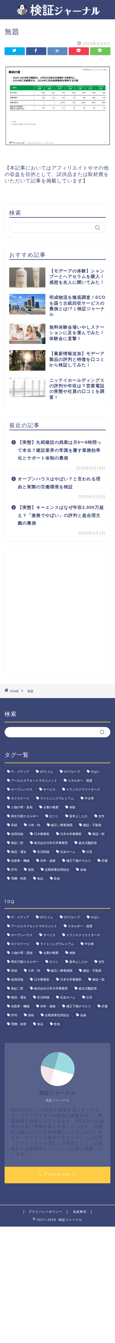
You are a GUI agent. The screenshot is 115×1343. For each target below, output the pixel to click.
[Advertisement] (57, 612)
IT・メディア (20, 771)
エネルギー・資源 (80, 780)
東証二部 (17, 843)
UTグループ (72, 771)
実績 (14, 825)
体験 (72, 807)
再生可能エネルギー (25, 816)
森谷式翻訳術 (88, 843)
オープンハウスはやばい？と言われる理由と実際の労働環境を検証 (59, 483)
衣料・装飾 (48, 860)
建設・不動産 (92, 825)
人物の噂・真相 (22, 807)
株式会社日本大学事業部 (51, 843)
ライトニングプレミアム (57, 798)
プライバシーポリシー (45, 1211)
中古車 (89, 798)
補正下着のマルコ (78, 860)
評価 (105, 860)
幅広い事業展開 (61, 825)
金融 (83, 869)
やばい (95, 771)
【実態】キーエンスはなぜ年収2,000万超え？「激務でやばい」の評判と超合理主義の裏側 (61, 515)
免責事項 (79, 1211)
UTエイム (46, 771)
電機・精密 (18, 878)
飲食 (57, 878)
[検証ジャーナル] (57, 13)
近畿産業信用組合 (57, 869)
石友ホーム (67, 851)
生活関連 (43, 851)
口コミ (54, 816)
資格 (31, 869)
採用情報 (17, 834)
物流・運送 (18, 851)
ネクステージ (20, 798)
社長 (89, 851)
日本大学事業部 (71, 834)
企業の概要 (51, 807)
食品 (40, 878)
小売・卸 (34, 825)
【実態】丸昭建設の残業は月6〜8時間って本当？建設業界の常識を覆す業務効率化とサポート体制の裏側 (60, 450)
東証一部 (98, 834)
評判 (14, 869)
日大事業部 (41, 834)
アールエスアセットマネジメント (34, 780)
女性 (101, 816)
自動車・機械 (20, 860)
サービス (49, 789)
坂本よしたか (78, 816)
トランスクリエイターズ (83, 789)
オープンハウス (22, 789)
